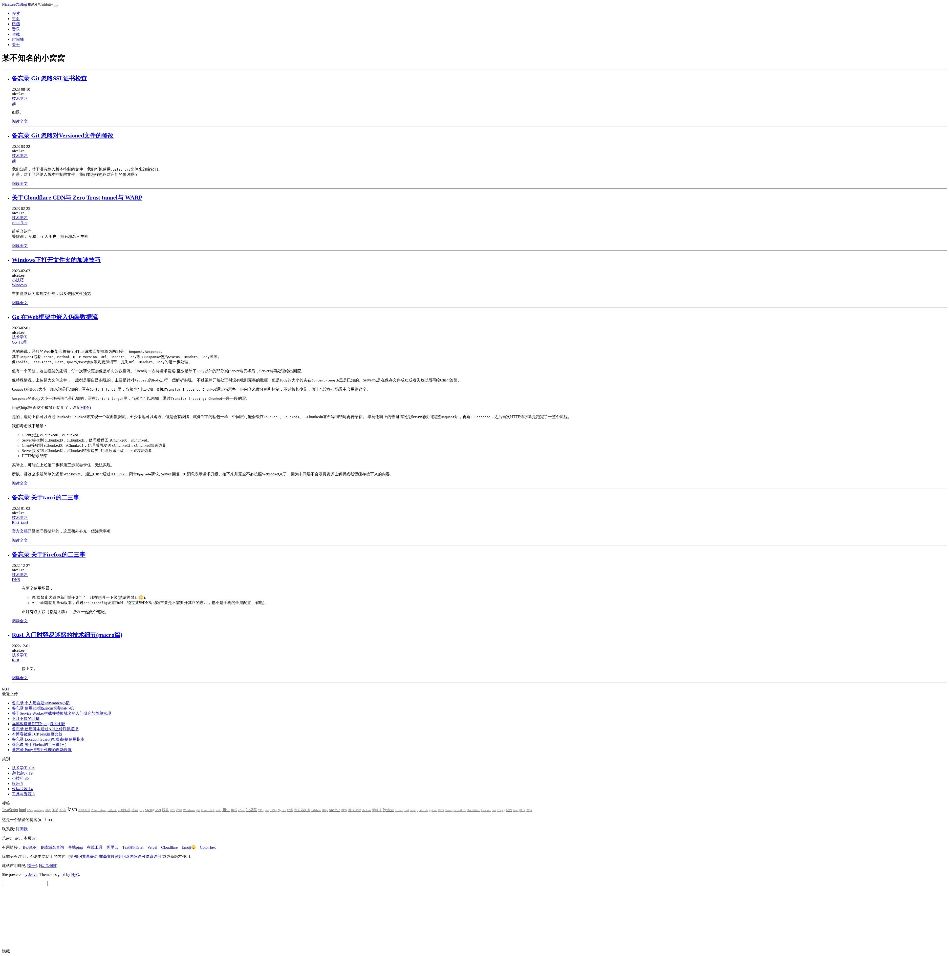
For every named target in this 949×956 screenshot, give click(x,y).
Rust (15, 522)
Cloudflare (169, 847)
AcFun (366, 810)
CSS (30, 810)
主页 (16, 19)
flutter (399, 810)
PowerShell (208, 810)
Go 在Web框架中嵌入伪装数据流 (55, 317)
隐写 (441, 810)
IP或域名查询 (52, 847)
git (14, 103)
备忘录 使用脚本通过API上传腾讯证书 (45, 729)
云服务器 (124, 810)
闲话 (55, 810)
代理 (23, 342)
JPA (172, 810)
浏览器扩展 (302, 810)
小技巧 (18, 280)
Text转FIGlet (132, 847)
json (266, 810)
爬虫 (226, 810)
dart (406, 810)
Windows (19, 285)
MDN (85, 407)
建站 (134, 810)
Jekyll (33, 874)
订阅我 (22, 829)
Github (423, 810)
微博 (344, 810)
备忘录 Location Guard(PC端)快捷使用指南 (48, 739)
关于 (16, 45)
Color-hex (208, 847)
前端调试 (84, 810)
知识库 (251, 810)
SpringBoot (153, 810)
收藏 (16, 34)
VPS (260, 810)
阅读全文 (20, 121)
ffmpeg (501, 810)
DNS (16, 580)
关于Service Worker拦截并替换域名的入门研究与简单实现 (61, 713)
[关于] (32, 866)
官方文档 (20, 531)
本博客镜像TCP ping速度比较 (37, 734)
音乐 (16, 29)
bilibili (316, 810)
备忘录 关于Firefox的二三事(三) (39, 744)
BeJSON (30, 847)
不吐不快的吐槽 (26, 718)
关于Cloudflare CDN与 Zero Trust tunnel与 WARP (77, 197)
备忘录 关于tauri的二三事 (45, 497)
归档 (16, 24)
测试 (48, 810)
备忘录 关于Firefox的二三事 (49, 554)
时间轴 (18, 39)
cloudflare (19, 223)
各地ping (75, 847)
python (433, 810)
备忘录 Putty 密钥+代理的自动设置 (42, 750)
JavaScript (10, 810)
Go (14, 342)
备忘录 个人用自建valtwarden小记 (41, 703)
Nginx (282, 810)
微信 (522, 810)
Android (334, 810)
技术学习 (20, 98)
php (141, 810)
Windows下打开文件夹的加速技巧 (56, 260)
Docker (486, 810)
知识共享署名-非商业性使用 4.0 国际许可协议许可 (117, 856)
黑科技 (377, 810)
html (22, 810)
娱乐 (234, 810)
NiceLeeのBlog (14, 4)
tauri (24, 522)
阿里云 (112, 847)
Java (72, 809)
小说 (241, 810)
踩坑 (165, 810)
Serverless (459, 810)
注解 (179, 810)
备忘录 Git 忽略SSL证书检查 (49, 78)
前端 (62, 810)
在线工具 (95, 847)
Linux (112, 810)
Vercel (449, 810)
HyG (75, 874)
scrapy (414, 810)
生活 (529, 810)
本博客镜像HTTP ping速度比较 (38, 724)
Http (325, 810)
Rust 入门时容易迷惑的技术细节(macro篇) (67, 635)
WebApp (39, 810)
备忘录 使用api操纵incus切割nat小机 (43, 708)
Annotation (99, 810)
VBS (218, 810)
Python (388, 810)
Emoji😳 (189, 847)
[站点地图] (48, 866)
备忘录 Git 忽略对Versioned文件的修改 (63, 135)
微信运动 (354, 810)
